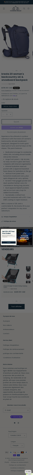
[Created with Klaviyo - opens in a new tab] (16, 245)
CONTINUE (8, 242)
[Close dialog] (31, 230)
